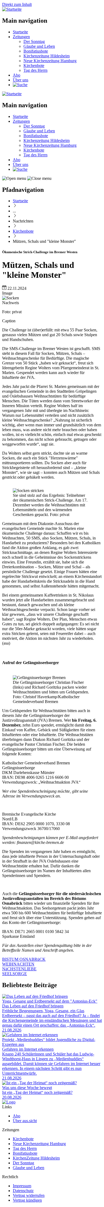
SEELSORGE (14, 973)
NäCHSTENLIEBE (19, 969)
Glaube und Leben (39, 46)
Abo (16, 75)
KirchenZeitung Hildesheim (36, 1158)
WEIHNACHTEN (18, 964)
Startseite (20, 32)
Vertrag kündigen (27, 1200)
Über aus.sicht (25, 1120)
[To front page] (8, 1102)
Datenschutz (23, 1190)
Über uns (20, 80)
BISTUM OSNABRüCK (24, 959)
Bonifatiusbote (35, 51)
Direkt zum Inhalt (17, 4)
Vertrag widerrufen (29, 1195)
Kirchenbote (33, 65)
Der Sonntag (34, 41)
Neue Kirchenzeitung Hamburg (50, 60)
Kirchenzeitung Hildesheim (46, 56)
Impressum (22, 1186)
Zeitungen (21, 36)
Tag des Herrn (35, 70)
